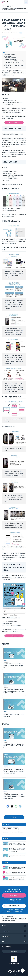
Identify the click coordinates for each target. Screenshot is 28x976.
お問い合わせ (14, 895)
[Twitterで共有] (12, 806)
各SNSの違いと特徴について (11, 57)
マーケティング (14, 832)
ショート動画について (9, 64)
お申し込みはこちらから (14, 123)
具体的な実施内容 (8, 56)
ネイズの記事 (10, 916)
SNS (4, 828)
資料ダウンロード (14, 906)
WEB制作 (9, 828)
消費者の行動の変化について (11, 59)
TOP (3, 6)
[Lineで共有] (16, 806)
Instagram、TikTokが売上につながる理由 (14, 61)
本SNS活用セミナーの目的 (9, 54)
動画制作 (22, 832)
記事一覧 (9, 6)
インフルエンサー (6, 832)
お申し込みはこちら (14, 636)
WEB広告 (15, 828)
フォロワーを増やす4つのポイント (12, 62)
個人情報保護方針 (6, 947)
